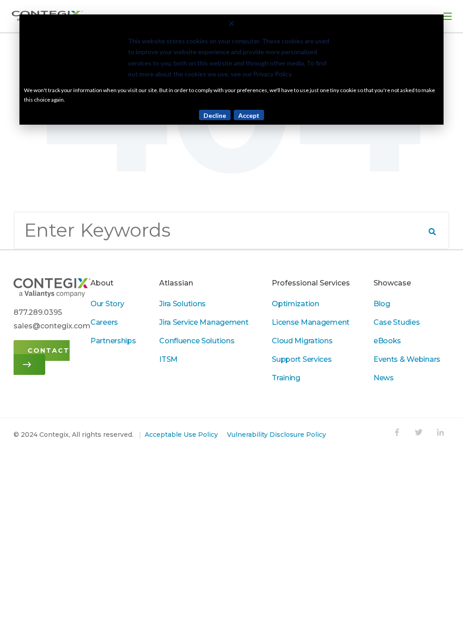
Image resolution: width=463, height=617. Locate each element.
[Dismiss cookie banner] (231, 24)
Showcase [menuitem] (392, 283)
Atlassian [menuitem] (176, 283)
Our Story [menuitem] (107, 303)
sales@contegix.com (52, 326)
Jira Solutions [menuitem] (182, 303)
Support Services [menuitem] (301, 359)
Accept (249, 115)
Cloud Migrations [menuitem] (302, 341)
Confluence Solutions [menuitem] (196, 341)
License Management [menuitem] (311, 322)
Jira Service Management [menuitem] (203, 322)
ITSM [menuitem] (168, 359)
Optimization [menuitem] (295, 303)
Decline (214, 115)
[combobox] (231, 230)
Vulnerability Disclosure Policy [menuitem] (276, 434)
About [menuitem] (101, 283)
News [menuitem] (383, 378)
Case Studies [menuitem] (396, 322)
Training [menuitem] (286, 378)
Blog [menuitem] (381, 303)
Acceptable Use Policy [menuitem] (181, 434)
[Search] (432, 232)
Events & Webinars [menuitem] (406, 359)
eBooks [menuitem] (387, 341)
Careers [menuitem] (104, 322)
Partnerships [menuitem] (113, 341)
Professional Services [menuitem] (311, 283)
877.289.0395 (38, 312)
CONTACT (49, 350)
